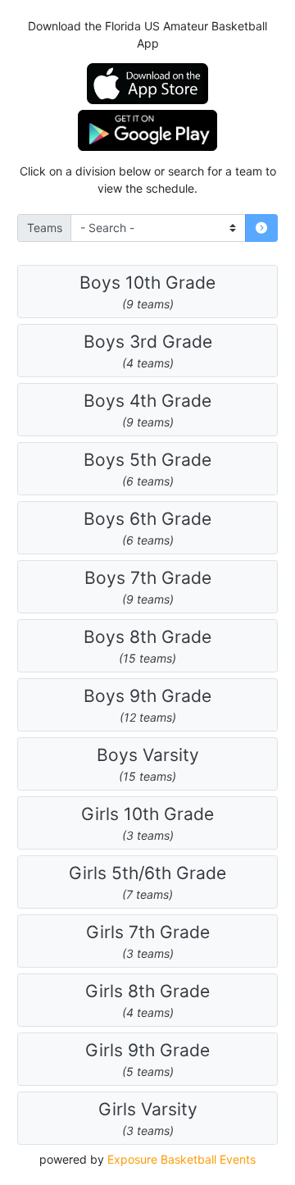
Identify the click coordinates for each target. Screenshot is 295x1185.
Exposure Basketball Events (181, 1159)
